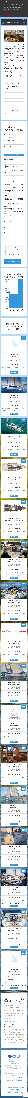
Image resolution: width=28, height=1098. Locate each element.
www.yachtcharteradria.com (14, 1091)
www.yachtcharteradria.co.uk (14, 1092)
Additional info (8, 238)
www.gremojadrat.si (14, 1089)
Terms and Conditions (13, 250)
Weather (18, 1080)
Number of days (10, 140)
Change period (14, 155)
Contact (14, 1082)
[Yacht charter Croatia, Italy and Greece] (24, 19)
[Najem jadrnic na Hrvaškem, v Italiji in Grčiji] (22, 19)
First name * (7, 216)
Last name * (7, 222)
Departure (8, 135)
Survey (7, 1077)
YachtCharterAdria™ (14, 1061)
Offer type (8, 146)
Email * (6, 228)
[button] (5, 36)
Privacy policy (11, 1080)
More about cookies (8, 15)
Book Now (14, 372)
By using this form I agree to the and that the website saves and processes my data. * (15, 251)
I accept (6, 13)
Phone (6, 232)
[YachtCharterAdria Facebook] (10, 1056)
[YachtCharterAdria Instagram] (18, 1056)
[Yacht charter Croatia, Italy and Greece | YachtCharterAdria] (11, 22)
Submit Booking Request (13, 261)
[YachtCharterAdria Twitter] (14, 1056)
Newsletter (19, 1077)
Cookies (13, 1077)
